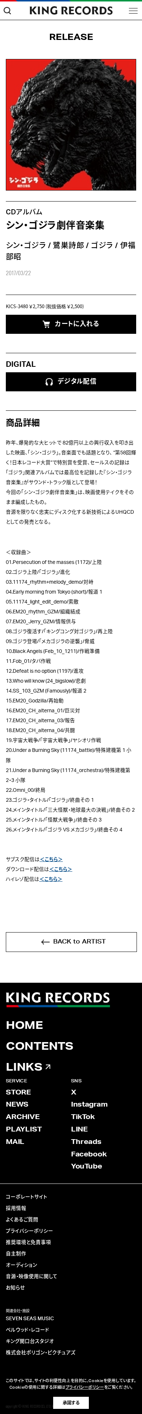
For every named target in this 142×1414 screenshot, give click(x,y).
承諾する (71, 1403)
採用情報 (16, 1208)
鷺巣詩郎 (68, 246)
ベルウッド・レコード (27, 1330)
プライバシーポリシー (29, 1231)
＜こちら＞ (51, 859)
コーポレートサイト (26, 1197)
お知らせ (15, 1288)
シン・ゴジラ (26, 246)
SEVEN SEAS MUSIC (30, 1318)
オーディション (21, 1265)
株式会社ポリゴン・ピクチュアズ (40, 1352)
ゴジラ (102, 246)
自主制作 (16, 1253)
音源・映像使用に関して (32, 1276)
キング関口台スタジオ (30, 1341)
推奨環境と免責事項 (28, 1242)
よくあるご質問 (22, 1219)
